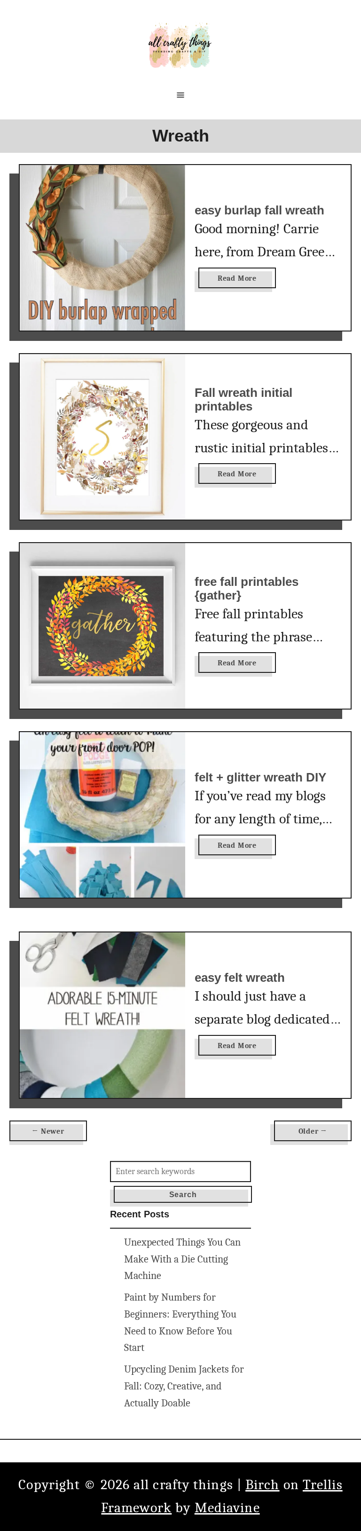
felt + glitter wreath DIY (260, 777)
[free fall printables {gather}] (102, 626)
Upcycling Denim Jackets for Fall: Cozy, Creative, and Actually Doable (184, 1386)
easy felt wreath (240, 978)
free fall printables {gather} (246, 589)
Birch (262, 1484)
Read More (240, 281)
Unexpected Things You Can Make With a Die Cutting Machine (182, 1259)
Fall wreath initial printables (243, 400)
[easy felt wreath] (102, 1015)
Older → (313, 1131)
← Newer (48, 1131)
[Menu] (180, 95)
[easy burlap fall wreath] (102, 248)
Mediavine (227, 1507)
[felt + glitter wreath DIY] (102, 815)
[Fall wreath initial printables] (102, 437)
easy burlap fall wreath (259, 210)
